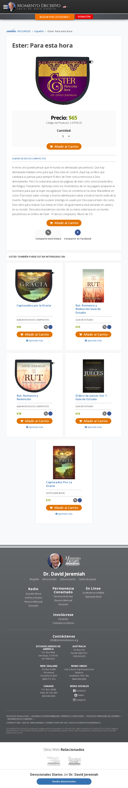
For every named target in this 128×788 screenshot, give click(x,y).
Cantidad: (64, 130)
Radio (33, 589)
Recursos (24, 31)
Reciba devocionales (64, 781)
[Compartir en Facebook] (50, 327)
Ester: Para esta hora (60, 31)
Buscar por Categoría (54, 16)
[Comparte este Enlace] (46, 327)
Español (39, 31)
